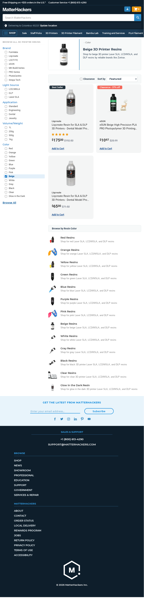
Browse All (9, 202)
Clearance (89, 79)
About (18, 510)
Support (20, 485)
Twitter (62, 419)
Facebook (55, 419)
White (12, 180)
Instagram (68, 419)
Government (23, 490)
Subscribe (99, 411)
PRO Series (14, 72)
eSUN (11, 64)
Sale (24, 33)
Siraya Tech (14, 80)
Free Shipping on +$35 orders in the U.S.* (24, 2)
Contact (20, 515)
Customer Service (57, 2)
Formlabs (13, 52)
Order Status (24, 520)
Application (10, 102)
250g (11, 131)
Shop (17, 460)
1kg (10, 139)
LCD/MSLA (14, 89)
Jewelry (12, 118)
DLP (11, 93)
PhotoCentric (15, 76)
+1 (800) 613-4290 (77, 2)
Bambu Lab (92, 33)
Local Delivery (25, 525)
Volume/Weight (13, 123)
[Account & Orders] (127, 9)
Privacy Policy (24, 545)
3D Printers (52, 33)
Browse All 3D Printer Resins (22, 42)
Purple (12, 168)
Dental (12, 114)
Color (88, 42)
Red (11, 148)
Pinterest (82, 419)
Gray (11, 184)
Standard (13, 106)
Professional (24, 475)
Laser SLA (14, 97)
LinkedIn (75, 419)
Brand (7, 48)
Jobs (17, 535)
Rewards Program (27, 530)
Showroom (22, 470)
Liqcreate (13, 56)
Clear (11, 192)
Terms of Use (23, 550)
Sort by (101, 79)
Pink (11, 172)
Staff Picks (36, 33)
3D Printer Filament (71, 33)
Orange (12, 152)
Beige (11, 176)
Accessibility (23, 555)
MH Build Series (17, 68)
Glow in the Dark (17, 196)
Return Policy (24, 540)
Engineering (14, 110)
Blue (11, 164)
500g (11, 135)
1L (10, 127)
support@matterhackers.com (72, 444)
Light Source (11, 85)
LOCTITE (13, 60)
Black (11, 188)
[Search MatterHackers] (137, 17)
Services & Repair (26, 495)
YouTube (89, 419)
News (18, 465)
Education (21, 480)
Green (12, 160)
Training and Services (113, 33)
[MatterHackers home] (17, 10)
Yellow (12, 156)
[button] (72, 25)
